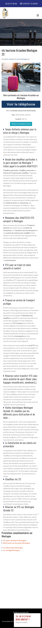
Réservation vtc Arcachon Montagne (16, 543)
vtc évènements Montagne (13, 548)
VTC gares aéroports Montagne (14, 540)
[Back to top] (36, 622)
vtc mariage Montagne (11, 550)
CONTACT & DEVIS (30, 3)
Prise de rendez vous (21, 124)
